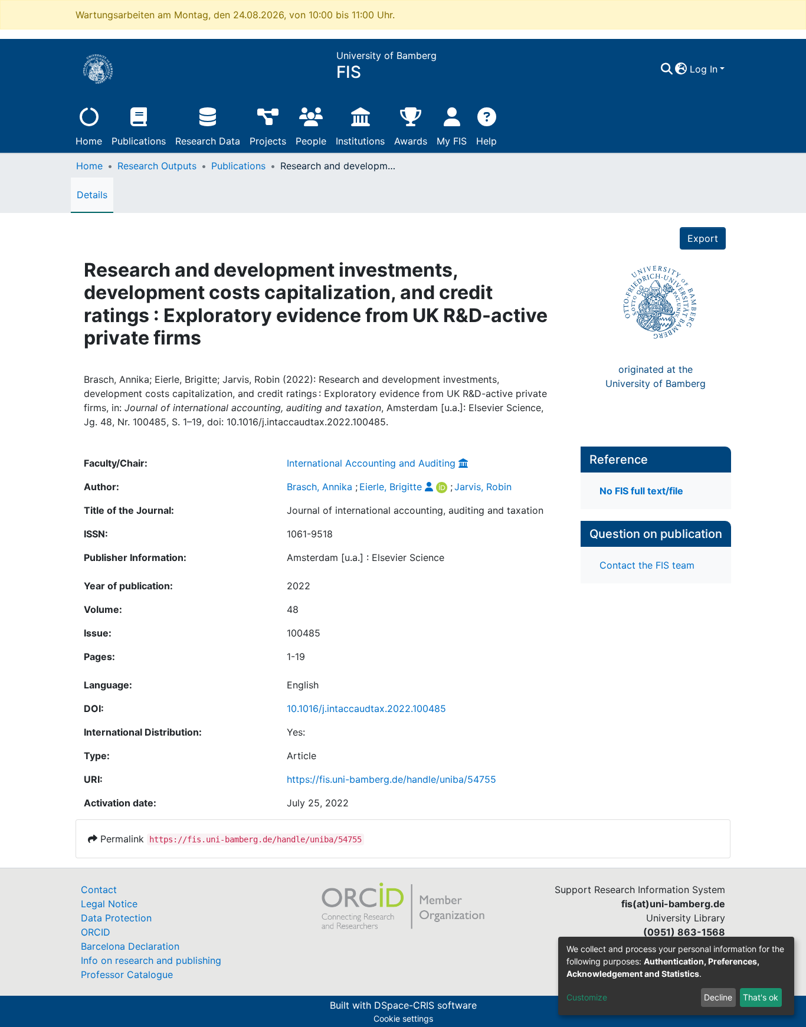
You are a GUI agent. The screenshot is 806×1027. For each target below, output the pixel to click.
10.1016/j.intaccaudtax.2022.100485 (366, 708)
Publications (139, 141)
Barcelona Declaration (130, 946)
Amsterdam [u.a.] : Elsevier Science (365, 557)
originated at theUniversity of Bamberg (655, 376)
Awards (410, 141)
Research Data (207, 141)
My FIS (452, 141)
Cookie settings (403, 1018)
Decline (718, 997)
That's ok (760, 997)
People (311, 141)
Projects (268, 141)
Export (702, 238)
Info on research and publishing (151, 960)
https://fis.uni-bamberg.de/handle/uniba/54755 (391, 779)
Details (92, 195)
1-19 (296, 656)
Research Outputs (156, 166)
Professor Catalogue (127, 974)
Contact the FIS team (646, 565)
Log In (703, 69)
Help (486, 141)
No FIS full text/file (641, 491)
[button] (681, 69)
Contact (99, 889)
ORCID (95, 932)
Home (89, 141)
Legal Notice (109, 904)
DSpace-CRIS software (425, 1005)
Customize (586, 997)
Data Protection (116, 918)
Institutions (360, 141)
